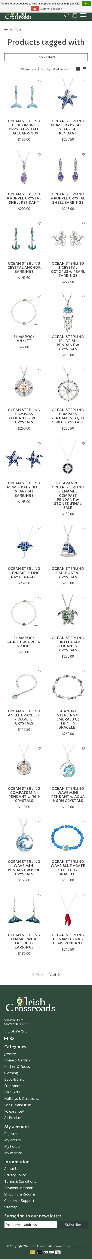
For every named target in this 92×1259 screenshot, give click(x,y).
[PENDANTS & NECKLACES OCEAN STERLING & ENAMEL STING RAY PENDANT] (24, 544)
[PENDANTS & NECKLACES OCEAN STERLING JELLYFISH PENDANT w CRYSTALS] (68, 312)
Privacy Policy (15, 1175)
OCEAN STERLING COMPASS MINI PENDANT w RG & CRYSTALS (24, 794)
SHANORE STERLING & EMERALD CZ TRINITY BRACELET (67, 719)
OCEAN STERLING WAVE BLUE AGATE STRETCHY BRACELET (68, 867)
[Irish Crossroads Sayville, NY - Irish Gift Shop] (18, 14)
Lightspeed (78, 1246)
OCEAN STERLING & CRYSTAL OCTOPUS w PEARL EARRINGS (68, 269)
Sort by (45, 69)
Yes (87, 3)
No (34, 8)
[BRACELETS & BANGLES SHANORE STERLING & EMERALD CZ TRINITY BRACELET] (68, 687)
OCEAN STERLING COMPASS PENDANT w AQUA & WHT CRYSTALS (68, 416)
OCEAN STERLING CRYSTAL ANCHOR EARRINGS (24, 267)
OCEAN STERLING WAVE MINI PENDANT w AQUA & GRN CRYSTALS (68, 794)
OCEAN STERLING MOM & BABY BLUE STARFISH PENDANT (68, 127)
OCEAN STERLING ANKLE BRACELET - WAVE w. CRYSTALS (24, 717)
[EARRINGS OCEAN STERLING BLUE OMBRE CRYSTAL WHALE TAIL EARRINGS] (24, 97)
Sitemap (10, 1207)
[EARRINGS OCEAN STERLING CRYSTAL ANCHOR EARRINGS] (24, 239)
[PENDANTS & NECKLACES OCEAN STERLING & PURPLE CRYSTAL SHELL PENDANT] (24, 170)
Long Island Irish (17, 1105)
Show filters (46, 57)
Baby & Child (14, 1079)
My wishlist (13, 1153)
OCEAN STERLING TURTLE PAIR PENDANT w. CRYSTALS (68, 644)
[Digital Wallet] (48, 1252)
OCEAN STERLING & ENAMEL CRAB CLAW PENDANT (68, 939)
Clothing (11, 1073)
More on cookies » (51, 8)
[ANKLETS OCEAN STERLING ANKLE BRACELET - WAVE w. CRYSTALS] (24, 687)
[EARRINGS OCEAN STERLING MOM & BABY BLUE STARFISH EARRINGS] (24, 459)
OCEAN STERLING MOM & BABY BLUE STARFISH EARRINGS (24, 489)
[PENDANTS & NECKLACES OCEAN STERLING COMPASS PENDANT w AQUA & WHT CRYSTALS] (68, 385)
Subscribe (73, 1224)
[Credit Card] (58, 1252)
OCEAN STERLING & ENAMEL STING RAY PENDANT (24, 572)
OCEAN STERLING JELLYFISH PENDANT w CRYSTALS (68, 343)
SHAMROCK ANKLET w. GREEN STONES (24, 642)
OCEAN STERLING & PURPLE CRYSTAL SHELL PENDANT (24, 198)
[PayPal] (32, 1252)
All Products (13, 1117)
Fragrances (13, 1085)
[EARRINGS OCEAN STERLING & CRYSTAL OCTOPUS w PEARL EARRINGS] (68, 239)
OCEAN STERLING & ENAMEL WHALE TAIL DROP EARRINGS (24, 941)
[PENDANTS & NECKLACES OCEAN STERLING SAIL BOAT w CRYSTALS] (68, 544)
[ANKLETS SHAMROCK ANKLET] (24, 312)
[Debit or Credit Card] (39, 1252)
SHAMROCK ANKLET (24, 339)
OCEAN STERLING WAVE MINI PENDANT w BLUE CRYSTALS (24, 867)
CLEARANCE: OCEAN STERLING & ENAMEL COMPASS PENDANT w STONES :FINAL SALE (68, 495)
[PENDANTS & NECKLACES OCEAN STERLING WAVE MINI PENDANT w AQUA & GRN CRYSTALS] (68, 764)
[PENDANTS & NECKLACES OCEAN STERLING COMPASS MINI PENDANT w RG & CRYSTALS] (24, 764)
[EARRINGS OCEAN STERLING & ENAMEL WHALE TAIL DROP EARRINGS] (24, 910)
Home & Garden (17, 1060)
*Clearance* (14, 1111)
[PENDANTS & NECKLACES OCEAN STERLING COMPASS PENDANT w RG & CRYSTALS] (24, 385)
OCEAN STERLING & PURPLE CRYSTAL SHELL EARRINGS (68, 198)
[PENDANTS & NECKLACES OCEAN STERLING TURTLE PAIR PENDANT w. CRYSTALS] (68, 613)
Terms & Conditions (20, 1181)
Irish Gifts (12, 1092)
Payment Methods (19, 1187)
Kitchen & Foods (17, 1066)
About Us (11, 1168)
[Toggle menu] (83, 15)
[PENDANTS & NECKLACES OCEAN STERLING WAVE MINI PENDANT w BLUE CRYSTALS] (24, 837)
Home (8, 29)
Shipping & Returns (20, 1194)
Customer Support (19, 1200)
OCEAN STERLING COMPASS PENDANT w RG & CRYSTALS (24, 416)
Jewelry (10, 1053)
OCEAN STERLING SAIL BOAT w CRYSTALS (68, 572)
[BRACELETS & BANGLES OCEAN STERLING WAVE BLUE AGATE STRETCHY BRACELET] (68, 837)
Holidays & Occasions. (21, 1098)
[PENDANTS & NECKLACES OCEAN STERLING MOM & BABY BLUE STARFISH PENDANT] (68, 97)
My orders (12, 1140)
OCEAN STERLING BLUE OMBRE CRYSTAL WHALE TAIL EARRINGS (24, 127)
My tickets (12, 1146)
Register (11, 1133)
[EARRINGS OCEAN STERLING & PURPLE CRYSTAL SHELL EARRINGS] (68, 170)
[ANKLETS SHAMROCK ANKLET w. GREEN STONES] (24, 613)
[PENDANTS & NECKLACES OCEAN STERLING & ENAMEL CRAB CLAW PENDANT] (68, 910)
